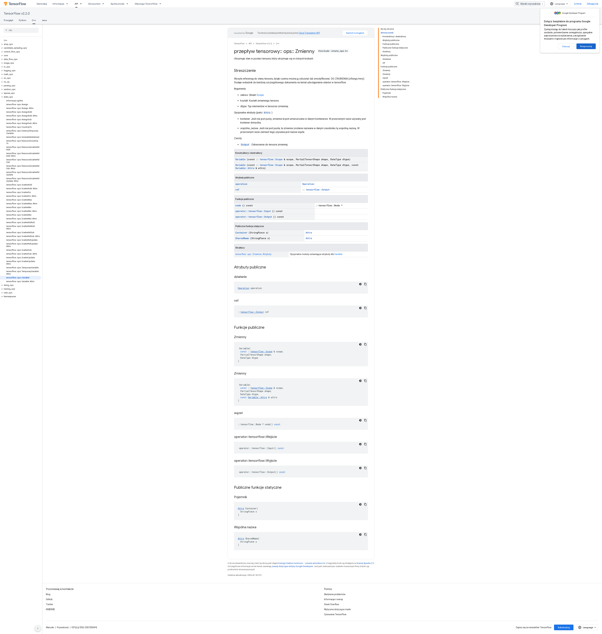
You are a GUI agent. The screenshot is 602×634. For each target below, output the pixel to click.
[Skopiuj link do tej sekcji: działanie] (251, 277)
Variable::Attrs (244, 168)
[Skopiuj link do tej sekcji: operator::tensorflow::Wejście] (281, 437)
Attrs (267, 112)
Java (44, 20)
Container (241, 232)
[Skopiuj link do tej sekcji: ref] (242, 301)
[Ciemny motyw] (360, 284)
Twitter (49, 604)
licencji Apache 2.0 (365, 563)
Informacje (58, 3)
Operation (308, 183)
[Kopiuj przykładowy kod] (365, 284)
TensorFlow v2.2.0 (17, 14)
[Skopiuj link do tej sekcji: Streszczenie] (259, 71)
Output (245, 144)
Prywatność (63, 627)
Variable (240, 159)
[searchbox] (21, 30)
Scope (260, 95)
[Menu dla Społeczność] (128, 4)
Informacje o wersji (333, 599)
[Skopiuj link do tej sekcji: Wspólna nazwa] (260, 527)
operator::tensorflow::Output (253, 216)
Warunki (50, 627)
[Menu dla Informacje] (68, 4)
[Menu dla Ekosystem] (104, 4)
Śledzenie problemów (335, 594)
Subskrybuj (564, 627)
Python (22, 20)
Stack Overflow (331, 604)
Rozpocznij (586, 46)
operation (241, 183)
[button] (20, 44)
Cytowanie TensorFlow (335, 614)
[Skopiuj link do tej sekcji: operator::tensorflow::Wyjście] (281, 461)
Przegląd (8, 20)
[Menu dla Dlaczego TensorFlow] (161, 4)
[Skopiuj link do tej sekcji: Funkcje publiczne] (268, 328)
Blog (48, 594)
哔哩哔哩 (50, 609)
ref (237, 189)
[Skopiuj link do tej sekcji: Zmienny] (250, 337)
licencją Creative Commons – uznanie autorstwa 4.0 (301, 563)
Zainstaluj (42, 3)
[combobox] (529, 4)
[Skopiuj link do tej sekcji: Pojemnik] (251, 497)
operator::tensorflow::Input (253, 211)
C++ (34, 20)
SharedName (242, 238)
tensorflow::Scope (271, 159)
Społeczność (117, 3)
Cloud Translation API (309, 33)
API (76, 3)
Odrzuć (566, 46)
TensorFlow (239, 43)
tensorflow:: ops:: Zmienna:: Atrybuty (253, 254)
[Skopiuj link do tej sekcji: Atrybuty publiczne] (270, 267)
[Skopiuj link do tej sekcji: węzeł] (246, 413)
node (238, 205)
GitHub (578, 3)
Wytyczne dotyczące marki (337, 609)
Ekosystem (94, 3)
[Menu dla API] (82, 4)
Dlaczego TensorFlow (146, 3)
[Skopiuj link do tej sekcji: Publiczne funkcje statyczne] (286, 488)
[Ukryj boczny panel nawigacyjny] (38, 628)
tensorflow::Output (318, 189)
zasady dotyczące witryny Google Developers (292, 566)
